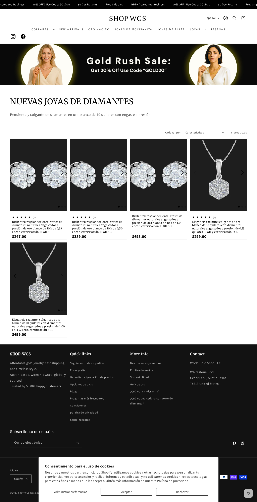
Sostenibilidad (139, 377)
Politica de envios (141, 370)
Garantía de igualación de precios (92, 377)
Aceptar (126, 492)
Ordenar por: (173, 132)
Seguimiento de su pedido (87, 363)
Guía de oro (137, 384)
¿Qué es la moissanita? (144, 391)
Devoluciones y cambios (145, 363)
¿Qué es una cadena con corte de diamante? (151, 401)
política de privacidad (84, 412)
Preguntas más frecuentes (87, 398)
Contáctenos (78, 405)
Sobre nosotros (80, 420)
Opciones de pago (81, 384)
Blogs (73, 391)
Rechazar (182, 492)
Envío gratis (77, 370)
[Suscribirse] (77, 442)
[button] (42, 29)
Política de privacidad (172, 481)
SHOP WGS (24, 492)
